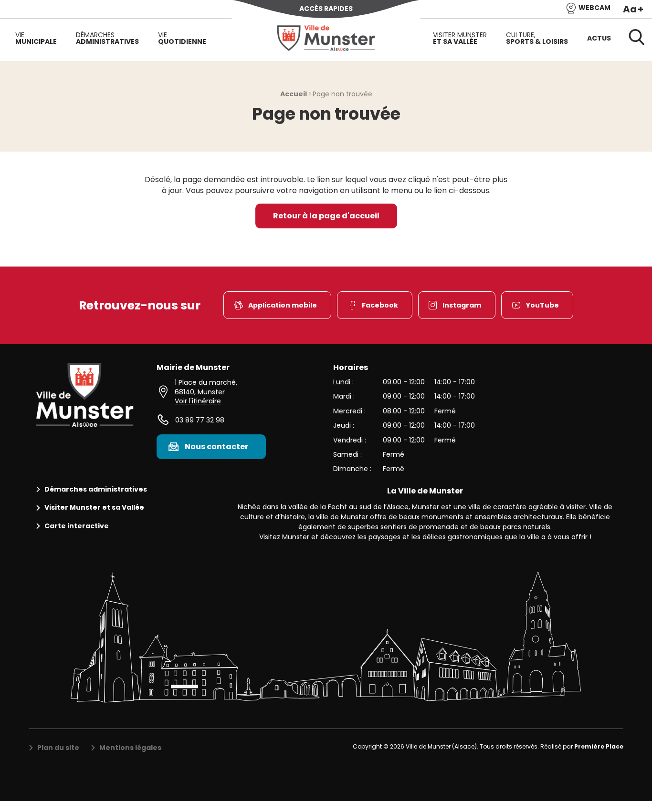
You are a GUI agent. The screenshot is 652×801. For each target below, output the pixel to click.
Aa (633, 9)
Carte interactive (76, 526)
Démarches (107, 38)
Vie (36, 38)
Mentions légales (130, 747)
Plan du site (58, 747)
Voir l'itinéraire (198, 401)
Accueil (293, 94)
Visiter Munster (460, 38)
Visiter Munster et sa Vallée (94, 507)
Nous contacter (216, 446)
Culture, (537, 38)
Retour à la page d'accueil (326, 215)
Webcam (594, 8)
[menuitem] (36, 38)
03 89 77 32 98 (199, 420)
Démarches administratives (95, 489)
